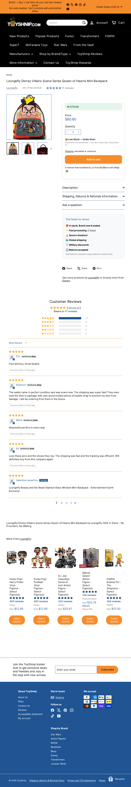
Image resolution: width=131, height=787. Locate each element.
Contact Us (51, 62)
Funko (69, 36)
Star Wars (60, 45)
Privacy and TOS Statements (82, 780)
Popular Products (47, 36)
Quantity (70, 126)
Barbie (54, 742)
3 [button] (66, 502)
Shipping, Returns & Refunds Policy (46, 780)
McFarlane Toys (36, 45)
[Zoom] (29, 117)
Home (9, 75)
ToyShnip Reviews (89, 54)
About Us (23, 697)
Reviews (22, 710)
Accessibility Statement (30, 714)
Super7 (14, 45)
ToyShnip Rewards (78, 62)
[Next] (50, 148)
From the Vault (83, 45)
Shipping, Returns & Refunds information (90, 196)
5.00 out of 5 (74, 307)
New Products (19, 36)
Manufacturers (20, 54)
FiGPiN (110, 36)
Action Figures (58, 738)
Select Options (17, 620)
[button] (54, 88)
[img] (16, 351)
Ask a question (72, 205)
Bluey (54, 751)
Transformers (89, 36)
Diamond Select (89, 599)
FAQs (20, 701)
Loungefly (12, 87)
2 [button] (61, 502)
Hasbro (61, 605)
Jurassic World (58, 763)
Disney (66, 280)
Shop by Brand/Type (53, 54)
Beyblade (56, 747)
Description (70, 187)
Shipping (69, 151)
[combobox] (67, 23)
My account (24, 718)
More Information (22, 62)
